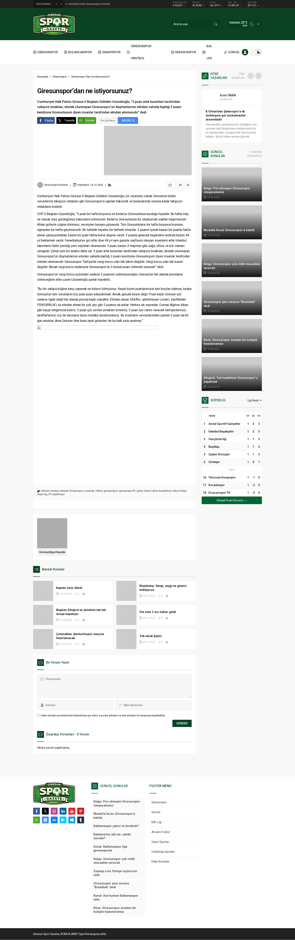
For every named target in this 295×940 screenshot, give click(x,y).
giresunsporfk (127, 490)
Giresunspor (60, 76)
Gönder (90, 120)
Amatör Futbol (161, 832)
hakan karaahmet (161, 490)
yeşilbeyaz (58, 494)
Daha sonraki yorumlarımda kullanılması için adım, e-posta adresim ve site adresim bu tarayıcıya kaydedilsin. (103, 715)
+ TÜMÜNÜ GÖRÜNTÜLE (254, 153)
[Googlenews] (45, 820)
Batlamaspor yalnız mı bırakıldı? (87, 3)
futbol (99, 490)
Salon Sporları (160, 841)
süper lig (42, 494)
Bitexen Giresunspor (72, 490)
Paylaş (49, 120)
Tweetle (69, 120)
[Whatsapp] (36, 820)
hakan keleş (179, 490)
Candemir (231, 95)
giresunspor (111, 490)
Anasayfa (42, 76)
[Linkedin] (63, 811)
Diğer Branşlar (160, 861)
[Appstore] (54, 820)
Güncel (156, 812)
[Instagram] (54, 811)
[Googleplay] (63, 820)
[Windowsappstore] (71, 820)
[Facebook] (36, 811)
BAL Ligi (157, 822)
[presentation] (250, 75)
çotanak (89, 490)
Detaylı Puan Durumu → (232, 500)
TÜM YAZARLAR (237, 75)
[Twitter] (45, 811)
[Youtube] (71, 811)
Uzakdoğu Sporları (163, 851)
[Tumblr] (80, 820)
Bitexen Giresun (50, 490)
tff (49, 494)
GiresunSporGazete (56, 184)
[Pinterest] (80, 811)
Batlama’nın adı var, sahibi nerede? (231, 111)
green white (143, 490)
